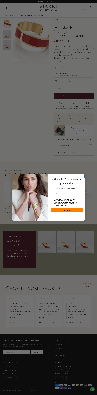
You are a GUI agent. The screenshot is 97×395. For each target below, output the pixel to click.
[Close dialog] (83, 176)
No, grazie (67, 216)
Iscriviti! (66, 210)
